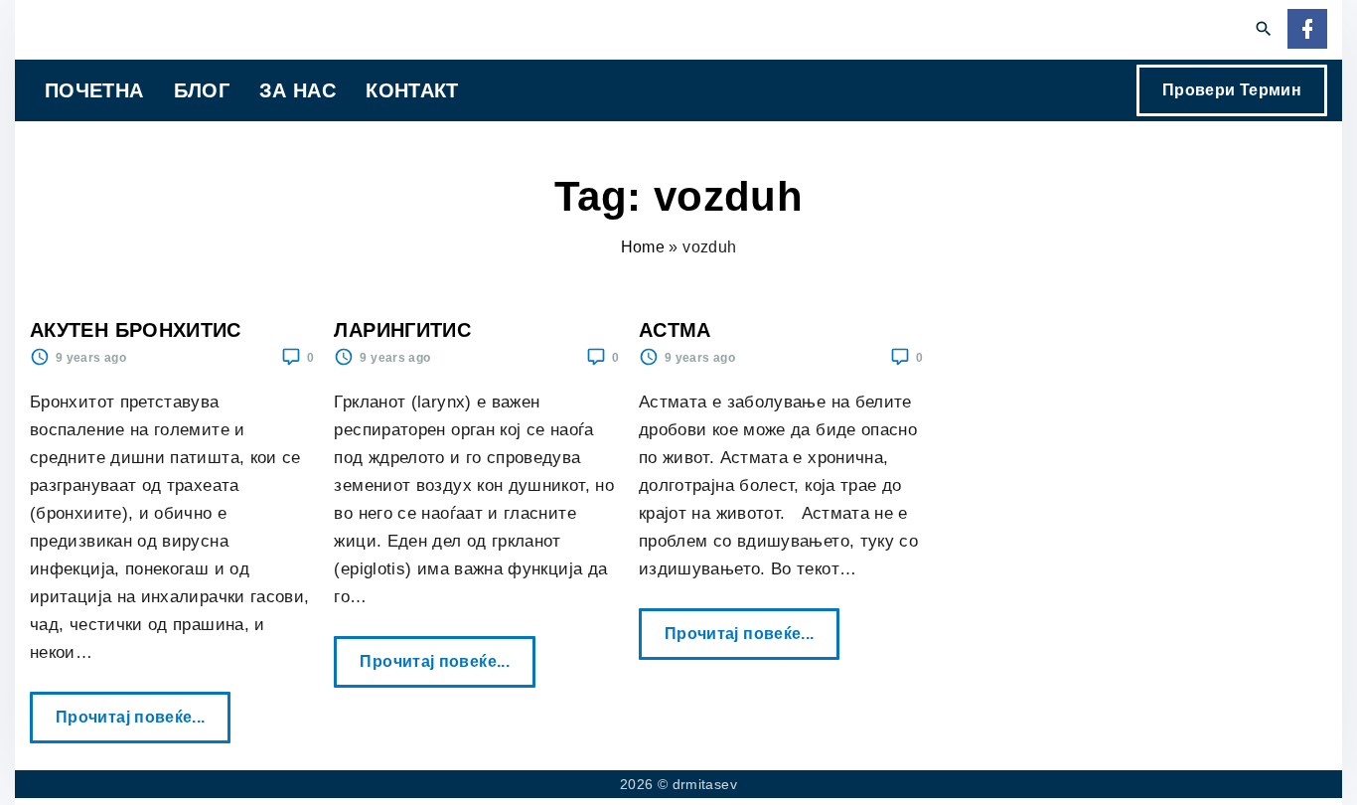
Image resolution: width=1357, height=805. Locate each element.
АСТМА (675, 330)
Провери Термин (1231, 89)
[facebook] (1307, 30)
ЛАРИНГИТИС (402, 330)
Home (643, 247)
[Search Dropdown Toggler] (1264, 30)
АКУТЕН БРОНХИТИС (135, 330)
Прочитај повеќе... (136, 708)
